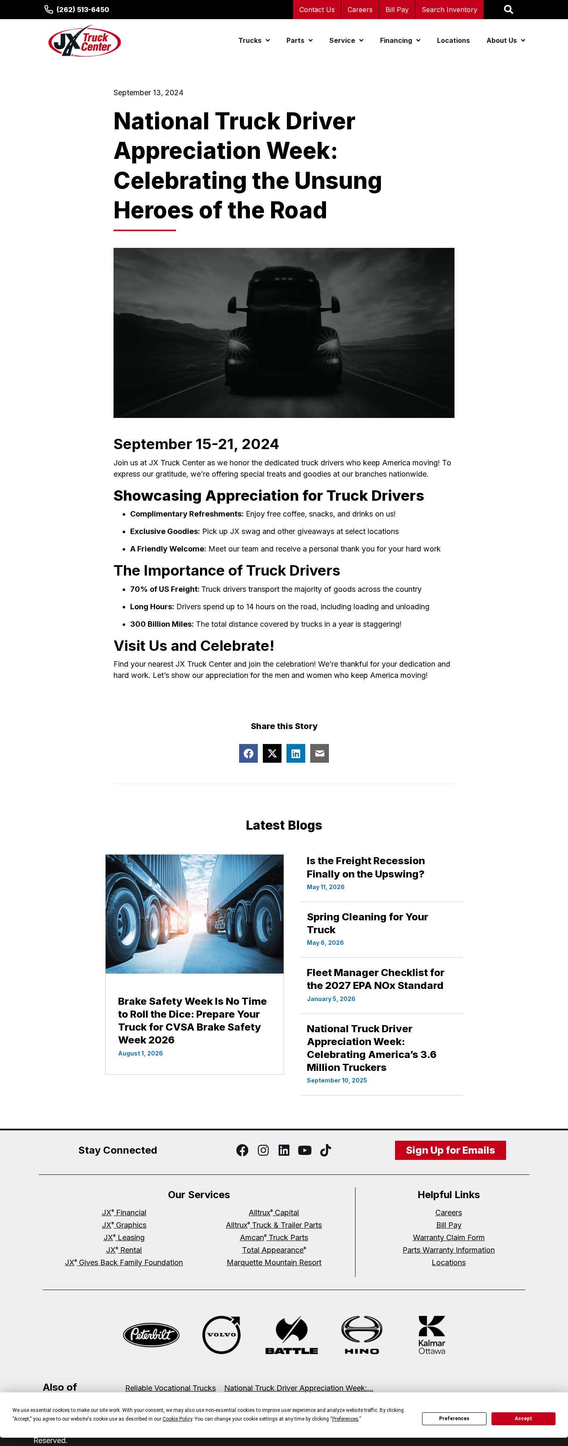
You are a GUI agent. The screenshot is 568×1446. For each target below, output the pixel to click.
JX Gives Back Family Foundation (124, 1262)
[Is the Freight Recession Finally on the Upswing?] (382, 873)
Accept (523, 1418)
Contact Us (317, 9)
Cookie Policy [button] (177, 1419)
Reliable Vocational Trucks (170, 1388)
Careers (360, 9)
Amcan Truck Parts (274, 1237)
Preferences (454, 1418)
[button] (242, 1150)
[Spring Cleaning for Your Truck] (382, 929)
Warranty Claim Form (449, 1237)
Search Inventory (449, 9)
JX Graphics (124, 1225)
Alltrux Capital (274, 1212)
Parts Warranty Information (449, 1250)
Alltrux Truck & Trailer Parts (274, 1225)
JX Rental (124, 1250)
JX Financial (124, 1212)
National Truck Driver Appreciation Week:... (298, 1388)
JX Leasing (124, 1237)
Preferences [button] (345, 1419)
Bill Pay (397, 9)
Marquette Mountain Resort (274, 1262)
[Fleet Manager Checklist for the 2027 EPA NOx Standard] (382, 985)
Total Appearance (274, 1250)
